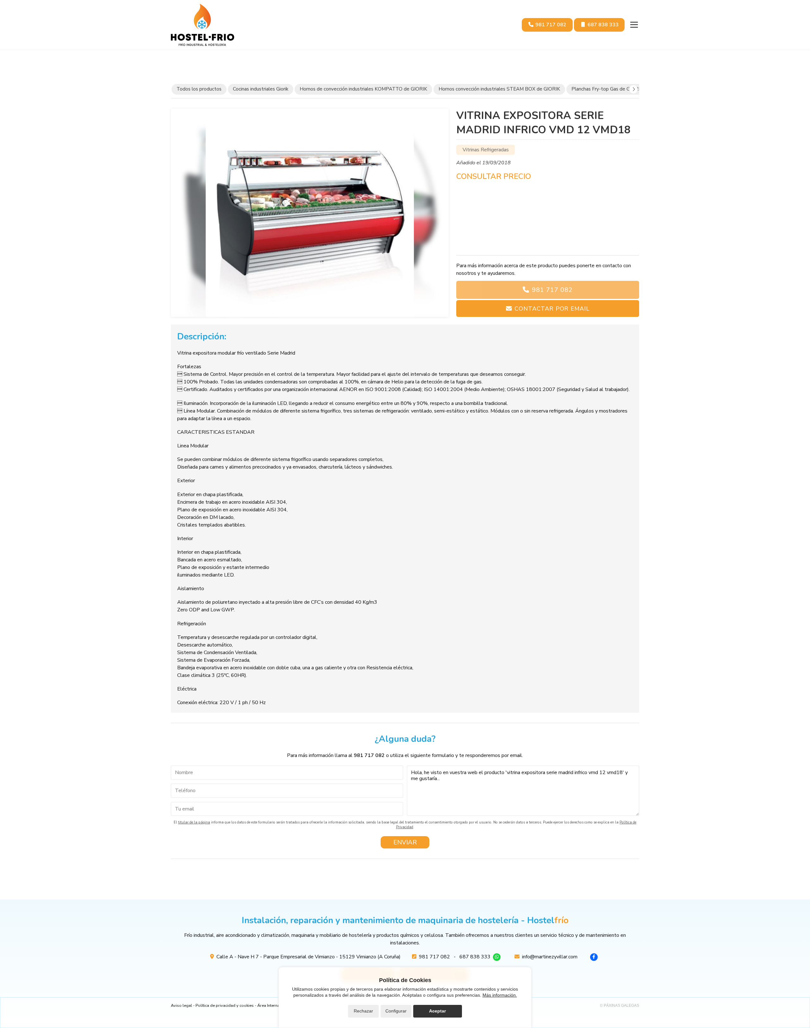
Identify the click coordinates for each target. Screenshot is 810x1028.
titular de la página (194, 822)
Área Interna (268, 1005)
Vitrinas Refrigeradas (486, 149)
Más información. (500, 995)
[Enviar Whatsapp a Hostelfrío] (497, 957)
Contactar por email (551, 308)
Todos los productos (199, 89)
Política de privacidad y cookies (225, 1005)
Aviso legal (181, 1005)
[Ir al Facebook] (594, 957)
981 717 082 (552, 290)
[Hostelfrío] (202, 25)
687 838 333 (474, 956)
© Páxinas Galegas (619, 1005)
